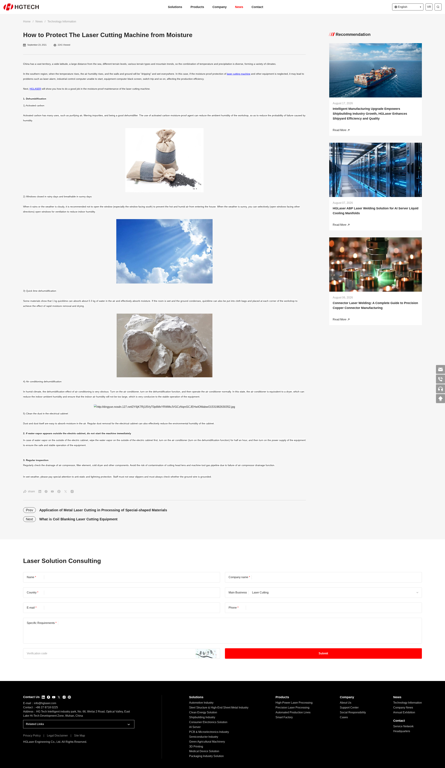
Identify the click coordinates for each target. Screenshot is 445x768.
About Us (345, 702)
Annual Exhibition (404, 712)
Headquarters (401, 731)
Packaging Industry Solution (206, 756)
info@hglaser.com (45, 703)
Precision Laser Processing (292, 707)
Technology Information (61, 21)
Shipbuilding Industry (202, 717)
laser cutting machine (238, 73)
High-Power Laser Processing (294, 702)
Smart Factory (284, 717)
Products (197, 7)
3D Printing (196, 746)
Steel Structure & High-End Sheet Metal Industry (218, 707)
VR (429, 6)
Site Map (79, 735)
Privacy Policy (32, 735)
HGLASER (35, 88)
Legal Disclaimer (57, 735)
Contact (257, 7)
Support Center (349, 707)
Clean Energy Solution (203, 712)
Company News (403, 707)
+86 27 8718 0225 (46, 707)
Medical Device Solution (204, 751)
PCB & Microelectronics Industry (209, 731)
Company (219, 7)
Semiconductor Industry (203, 736)
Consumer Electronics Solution (208, 722)
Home (27, 21)
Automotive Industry (201, 702)
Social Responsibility (353, 712)
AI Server (195, 727)
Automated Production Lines (293, 712)
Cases (344, 717)
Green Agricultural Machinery (207, 741)
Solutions (175, 7)
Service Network (403, 726)
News (239, 7)
